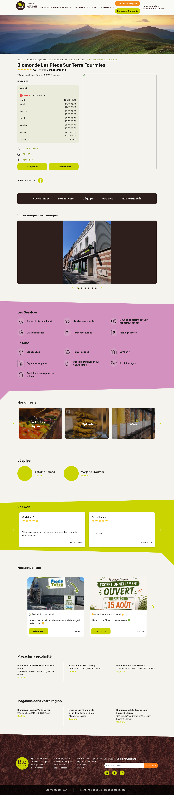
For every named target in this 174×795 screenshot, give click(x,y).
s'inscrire (151, 765)
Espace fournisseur (152, 8)
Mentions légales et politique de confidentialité (104, 789)
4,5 (35, 69)
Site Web (27, 154)
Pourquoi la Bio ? (38, 764)
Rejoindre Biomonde (86, 761)
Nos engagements (62, 758)
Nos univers (66, 198)
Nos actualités (132, 198)
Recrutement (37, 767)
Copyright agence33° (56, 789)
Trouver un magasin (40, 761)
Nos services (41, 198)
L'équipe (88, 198)
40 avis (42, 69)
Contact (80, 767)
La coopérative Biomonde (53, 7)
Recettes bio (59, 764)
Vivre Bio (106, 7)
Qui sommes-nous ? (40, 758)
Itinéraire (28, 159)
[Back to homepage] (27, 6)
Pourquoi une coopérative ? (89, 758)
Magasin (24, 88)
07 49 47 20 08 (30, 148)
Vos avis (107, 198)
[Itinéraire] (120, 122)
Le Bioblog (82, 764)
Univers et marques (86, 7)
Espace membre (150, 6)
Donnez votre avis (56, 69)
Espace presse (60, 767)
